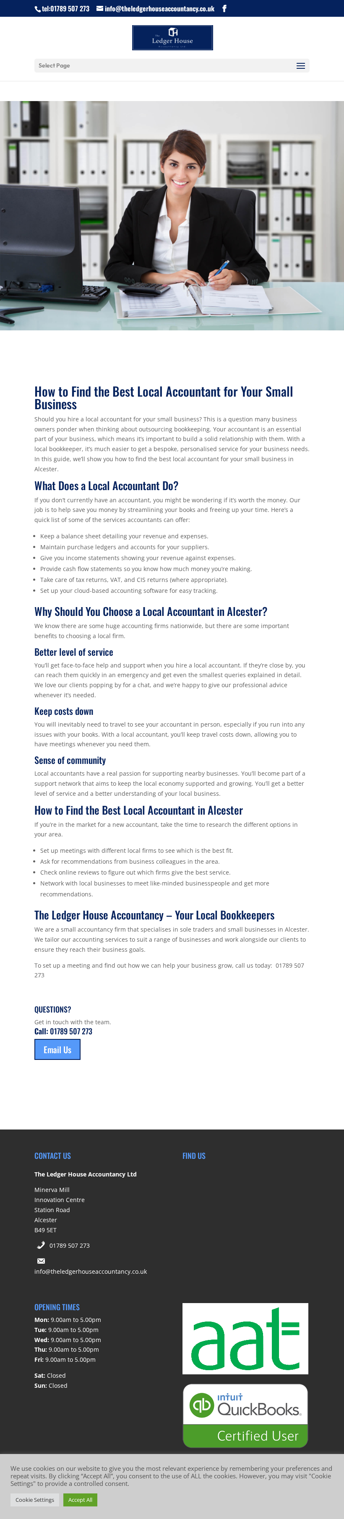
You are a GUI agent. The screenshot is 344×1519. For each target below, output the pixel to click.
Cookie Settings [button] (35, 1499)
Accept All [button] (80, 1499)
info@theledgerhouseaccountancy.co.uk (90, 1271)
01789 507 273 (70, 1245)
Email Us (57, 1049)
